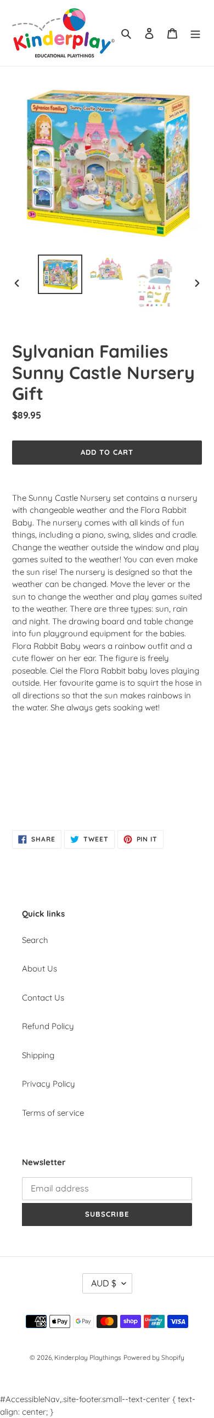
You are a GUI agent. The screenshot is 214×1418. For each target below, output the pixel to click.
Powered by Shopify (153, 1357)
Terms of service (53, 1113)
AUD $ (103, 1283)
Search (35, 940)
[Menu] (195, 33)
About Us (39, 968)
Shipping (38, 1055)
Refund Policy (48, 1026)
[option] (60, 274)
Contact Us (43, 997)
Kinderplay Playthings (87, 1357)
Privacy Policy (48, 1083)
